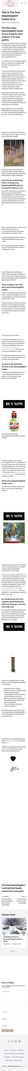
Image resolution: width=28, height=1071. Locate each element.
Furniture (8, 1057)
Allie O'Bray (6, 22)
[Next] (24, 934)
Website (4, 1026)
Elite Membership (17, 1057)
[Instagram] (12, 1041)
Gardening (4, 9)
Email (4, 1019)
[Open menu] (21, 3)
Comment (6, 991)
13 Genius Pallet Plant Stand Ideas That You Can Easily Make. (7, 901)
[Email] (19, 1041)
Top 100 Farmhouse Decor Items (14, 1053)
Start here (13, 1050)
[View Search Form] (25, 3)
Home (6, 1050)
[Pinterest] (16, 1041)
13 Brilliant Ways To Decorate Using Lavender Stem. (12, 939)
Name (4, 1012)
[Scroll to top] (24, 1068)
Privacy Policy (18, 1060)
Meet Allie (9, 1060)
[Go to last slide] (4, 934)
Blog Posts (20, 1050)
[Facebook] (8, 1041)
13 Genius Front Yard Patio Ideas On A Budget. (21, 900)
